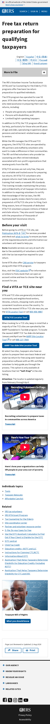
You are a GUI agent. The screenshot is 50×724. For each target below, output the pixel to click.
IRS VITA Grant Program (16, 515)
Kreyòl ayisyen (40, 63)
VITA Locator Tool (14, 311)
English (20, 56)
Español (30, 56)
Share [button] (15, 650)
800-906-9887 (36, 311)
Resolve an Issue (15, 677)
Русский (43, 60)
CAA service (28, 262)
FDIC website (21, 270)
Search (23, 11)
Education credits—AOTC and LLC (20, 548)
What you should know (18, 621)
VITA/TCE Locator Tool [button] (15, 317)
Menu (44, 11)
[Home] (8, 10)
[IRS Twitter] (10, 699)
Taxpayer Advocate (14, 494)
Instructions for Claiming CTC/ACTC (22, 552)
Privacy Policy (25, 715)
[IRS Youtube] (25, 699)
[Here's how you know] (25, 3)
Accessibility (25, 719)
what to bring (22, 236)
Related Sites (13, 689)
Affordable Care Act (14, 498)
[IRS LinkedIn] (20, 699)
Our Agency (12, 665)
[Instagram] (15, 699)
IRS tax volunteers (13, 511)
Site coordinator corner (16, 522)
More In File (11, 72)
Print (32, 650)
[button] (34, 11)
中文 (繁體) (22, 60)
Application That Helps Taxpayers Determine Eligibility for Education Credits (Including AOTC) (26, 563)
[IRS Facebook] (5, 699)
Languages (12, 683)
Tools (7, 491)
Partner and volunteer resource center (23, 526)
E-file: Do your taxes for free (18, 530)
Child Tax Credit (12, 545)
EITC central (11, 541)
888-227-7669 (22, 339)
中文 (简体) (41, 56)
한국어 (33, 60)
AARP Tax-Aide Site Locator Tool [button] (20, 345)
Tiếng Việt (26, 63)
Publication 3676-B (13, 233)
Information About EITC (16, 556)
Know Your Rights (16, 671)
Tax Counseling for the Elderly (19, 519)
